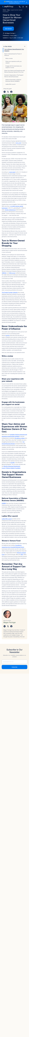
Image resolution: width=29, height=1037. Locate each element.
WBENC (4, 273)
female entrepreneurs (10, 210)
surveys (8, 335)
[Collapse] (25, 46)
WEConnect (12, 273)
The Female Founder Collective (10, 292)
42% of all (18, 143)
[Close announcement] (26, 2)
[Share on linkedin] (4, 92)
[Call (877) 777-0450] (20, 7)
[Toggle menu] (26, 7)
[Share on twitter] (8, 92)
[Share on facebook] (11, 92)
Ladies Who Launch (7, 519)
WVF (22, 554)
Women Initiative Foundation (13, 468)
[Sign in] (23, 7)
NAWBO (4, 503)
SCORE (12, 462)
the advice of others (20, 438)
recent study (12, 172)
